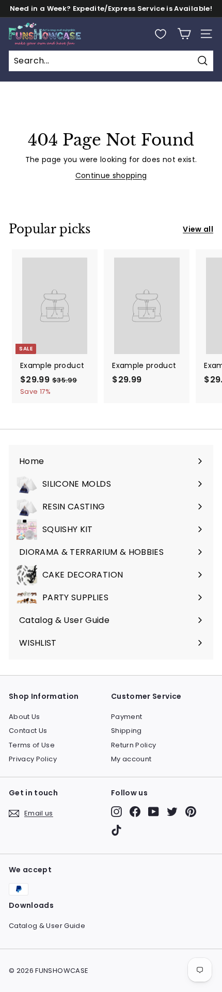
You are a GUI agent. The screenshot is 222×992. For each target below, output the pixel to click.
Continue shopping (111, 175)
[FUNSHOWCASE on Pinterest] (190, 811)
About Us (24, 717)
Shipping (126, 730)
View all (198, 229)
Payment (126, 717)
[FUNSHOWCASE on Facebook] (135, 811)
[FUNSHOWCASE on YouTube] (153, 811)
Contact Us (28, 730)
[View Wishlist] (160, 34)
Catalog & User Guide (47, 926)
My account (131, 759)
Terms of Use (32, 745)
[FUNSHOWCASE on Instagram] (116, 811)
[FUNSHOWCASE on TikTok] (116, 830)
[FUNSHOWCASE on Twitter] (172, 811)
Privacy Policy (33, 759)
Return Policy (133, 745)
